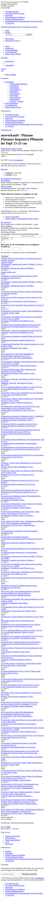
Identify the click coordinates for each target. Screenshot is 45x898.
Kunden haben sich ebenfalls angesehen (14, 537)
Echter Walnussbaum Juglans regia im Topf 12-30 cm (19, 687)
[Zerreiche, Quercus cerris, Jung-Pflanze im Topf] (18, 393)
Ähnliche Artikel (6, 258)
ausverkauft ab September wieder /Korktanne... (17, 706)
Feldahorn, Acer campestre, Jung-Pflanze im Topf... (18, 638)
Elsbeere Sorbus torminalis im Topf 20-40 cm (19, 277)
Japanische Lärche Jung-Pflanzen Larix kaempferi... (19, 724)
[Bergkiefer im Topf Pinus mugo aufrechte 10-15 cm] (19, 490)
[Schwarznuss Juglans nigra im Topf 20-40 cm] (18, 455)
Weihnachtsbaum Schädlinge (15, 17)
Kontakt (8, 851)
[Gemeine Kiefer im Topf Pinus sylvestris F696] (18, 663)
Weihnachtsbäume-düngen (14, 19)
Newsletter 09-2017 (12, 11)
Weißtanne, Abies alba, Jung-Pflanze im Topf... (17, 383)
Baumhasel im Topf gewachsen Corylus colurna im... (19, 301)
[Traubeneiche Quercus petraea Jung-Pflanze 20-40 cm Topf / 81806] (22, 609)
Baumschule (9, 82)
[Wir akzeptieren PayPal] (6, 130)
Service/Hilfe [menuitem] (22, 15)
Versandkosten (39, 878)
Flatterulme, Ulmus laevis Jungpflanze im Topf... (17, 332)
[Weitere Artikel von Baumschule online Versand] (11, 148)
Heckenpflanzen (15, 90)
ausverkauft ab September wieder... (13, 500)
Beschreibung (5, 179)
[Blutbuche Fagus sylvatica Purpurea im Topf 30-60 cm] (20, 624)
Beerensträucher (15, 97)
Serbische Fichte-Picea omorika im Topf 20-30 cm (18, 426)
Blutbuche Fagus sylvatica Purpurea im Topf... (17, 626)
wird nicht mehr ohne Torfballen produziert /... (17, 796)
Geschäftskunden (11, 105)
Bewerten (4, 169)
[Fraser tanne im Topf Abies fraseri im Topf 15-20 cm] (20, 735)
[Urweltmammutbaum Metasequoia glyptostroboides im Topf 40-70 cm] (22, 441)
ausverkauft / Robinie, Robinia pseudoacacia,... (17, 402)
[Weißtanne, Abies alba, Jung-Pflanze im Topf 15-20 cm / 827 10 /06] (22, 381)
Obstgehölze (14, 95)
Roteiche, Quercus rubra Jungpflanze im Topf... (17, 467)
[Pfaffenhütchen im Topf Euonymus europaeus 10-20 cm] (21, 447)
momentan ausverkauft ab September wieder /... (17, 420)
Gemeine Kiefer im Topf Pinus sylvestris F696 (21, 664)
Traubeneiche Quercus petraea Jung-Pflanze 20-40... (19, 611)
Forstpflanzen (14, 86)
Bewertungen (16, 179)
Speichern (5, 256)
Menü (7, 30)
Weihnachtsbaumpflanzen (18, 84)
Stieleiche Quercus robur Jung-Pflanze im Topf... (18, 475)
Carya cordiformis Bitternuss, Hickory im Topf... (17, 389)
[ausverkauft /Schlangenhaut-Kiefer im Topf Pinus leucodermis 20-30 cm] (22, 745)
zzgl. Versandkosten (16, 160)
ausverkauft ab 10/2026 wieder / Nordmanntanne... (18, 525)
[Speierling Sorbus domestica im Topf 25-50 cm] (8, 305)
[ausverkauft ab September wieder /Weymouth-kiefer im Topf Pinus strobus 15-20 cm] (22, 498)
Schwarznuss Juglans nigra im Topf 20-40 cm (22, 456)
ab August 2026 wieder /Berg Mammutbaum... (17, 358)
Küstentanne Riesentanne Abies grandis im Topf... (18, 373)
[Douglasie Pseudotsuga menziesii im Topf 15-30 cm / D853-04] (22, 482)
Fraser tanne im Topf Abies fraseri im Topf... (22, 736)
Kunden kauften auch (20, 258)
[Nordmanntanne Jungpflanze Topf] (14, 531)
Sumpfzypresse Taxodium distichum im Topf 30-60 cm (20, 327)
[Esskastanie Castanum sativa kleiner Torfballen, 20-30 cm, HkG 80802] (22, 266)
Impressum (9, 15)
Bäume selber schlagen (13, 107)
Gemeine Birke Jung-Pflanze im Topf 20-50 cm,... (18, 410)
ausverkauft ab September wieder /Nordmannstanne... (19, 804)
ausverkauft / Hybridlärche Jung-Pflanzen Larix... (18, 321)
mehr (25, 184)
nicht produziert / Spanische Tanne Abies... (15, 652)
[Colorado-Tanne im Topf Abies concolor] (16, 291)
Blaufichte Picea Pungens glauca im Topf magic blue (19, 753)
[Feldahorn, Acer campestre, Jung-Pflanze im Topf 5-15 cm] (22, 636)
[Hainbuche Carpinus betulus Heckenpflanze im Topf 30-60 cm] (22, 619)
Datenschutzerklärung (12, 840)
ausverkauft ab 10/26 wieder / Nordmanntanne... (17, 788)
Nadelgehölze (14, 88)
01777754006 (5, 827)
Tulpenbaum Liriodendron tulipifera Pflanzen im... (18, 340)
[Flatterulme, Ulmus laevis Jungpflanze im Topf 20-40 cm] (21, 330)
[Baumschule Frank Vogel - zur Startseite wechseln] (19, 27)
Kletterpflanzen (15, 94)
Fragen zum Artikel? (12, 217)
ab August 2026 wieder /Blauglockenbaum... (16, 434)
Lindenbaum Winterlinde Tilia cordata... (14, 348)
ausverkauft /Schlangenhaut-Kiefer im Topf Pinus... (18, 747)
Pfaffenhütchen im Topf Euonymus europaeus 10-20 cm (20, 449)
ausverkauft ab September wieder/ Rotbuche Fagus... (19, 365)
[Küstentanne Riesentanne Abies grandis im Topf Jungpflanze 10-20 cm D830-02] (22, 371)
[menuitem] (24, 12)
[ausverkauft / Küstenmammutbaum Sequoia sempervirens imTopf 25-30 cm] (22, 658)
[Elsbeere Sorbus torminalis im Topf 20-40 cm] (13, 276)
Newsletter (9, 853)
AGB (7, 842)
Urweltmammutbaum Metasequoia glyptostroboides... (19, 443)
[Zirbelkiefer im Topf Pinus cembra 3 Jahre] (16, 311)
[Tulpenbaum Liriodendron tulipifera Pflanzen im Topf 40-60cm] (22, 338)
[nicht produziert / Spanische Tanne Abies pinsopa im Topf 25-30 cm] (22, 650)
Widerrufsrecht (10, 838)
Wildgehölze (14, 92)
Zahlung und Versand (12, 836)
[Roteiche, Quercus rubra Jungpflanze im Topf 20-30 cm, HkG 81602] (22, 465)
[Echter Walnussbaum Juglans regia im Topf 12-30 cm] (20, 685)
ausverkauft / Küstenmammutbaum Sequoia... (16, 659)
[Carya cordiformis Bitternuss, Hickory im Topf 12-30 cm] (21, 387)
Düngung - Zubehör (16, 101)
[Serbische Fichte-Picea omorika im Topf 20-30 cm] (19, 424)
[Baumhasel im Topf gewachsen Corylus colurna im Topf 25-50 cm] (22, 299)
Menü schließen (10, 75)
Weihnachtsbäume (11, 103)
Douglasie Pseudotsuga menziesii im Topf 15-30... (18, 484)
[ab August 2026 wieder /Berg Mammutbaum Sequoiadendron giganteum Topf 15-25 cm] (22, 356)
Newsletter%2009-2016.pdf (14, 13)
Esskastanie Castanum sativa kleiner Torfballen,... (18, 268)
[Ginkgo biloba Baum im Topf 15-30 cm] (15, 671)
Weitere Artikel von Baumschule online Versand (21, 219)
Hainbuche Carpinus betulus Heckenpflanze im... (18, 621)
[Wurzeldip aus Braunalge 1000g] (13, 757)
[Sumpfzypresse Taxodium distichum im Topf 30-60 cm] (21, 325)
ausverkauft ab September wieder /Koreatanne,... (17, 515)
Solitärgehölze (14, 99)
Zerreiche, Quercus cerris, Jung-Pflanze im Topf (22, 394)
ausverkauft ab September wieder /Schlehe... (16, 508)
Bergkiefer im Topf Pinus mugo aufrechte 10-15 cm (18, 492)
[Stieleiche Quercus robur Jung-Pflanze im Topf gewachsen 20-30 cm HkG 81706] (22, 473)
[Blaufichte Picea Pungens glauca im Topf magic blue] (20, 751)
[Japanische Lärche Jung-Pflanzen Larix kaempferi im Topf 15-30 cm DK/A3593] (22, 722)
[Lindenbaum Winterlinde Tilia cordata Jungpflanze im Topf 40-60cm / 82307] (22, 346)
